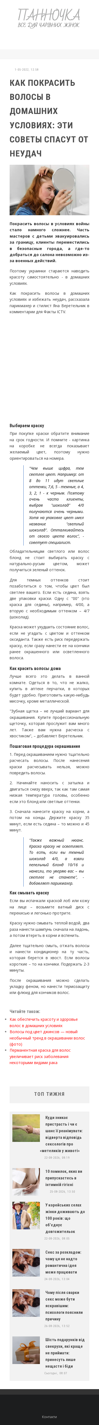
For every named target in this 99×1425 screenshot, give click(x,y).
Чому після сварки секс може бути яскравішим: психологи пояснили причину (64, 1306)
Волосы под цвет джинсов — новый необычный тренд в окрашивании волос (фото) (47, 1038)
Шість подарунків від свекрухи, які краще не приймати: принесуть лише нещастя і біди (65, 1353)
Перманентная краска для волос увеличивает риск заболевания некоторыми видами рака (40, 1056)
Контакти (49, 1417)
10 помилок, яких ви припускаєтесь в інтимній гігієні (63, 1178)
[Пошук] (88, 54)
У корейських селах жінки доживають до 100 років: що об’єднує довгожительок (65, 1218)
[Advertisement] (53, 38)
